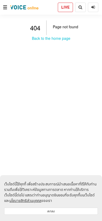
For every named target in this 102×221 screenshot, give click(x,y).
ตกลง (51, 211)
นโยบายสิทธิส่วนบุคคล (25, 200)
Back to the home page (51, 38)
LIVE (65, 7)
